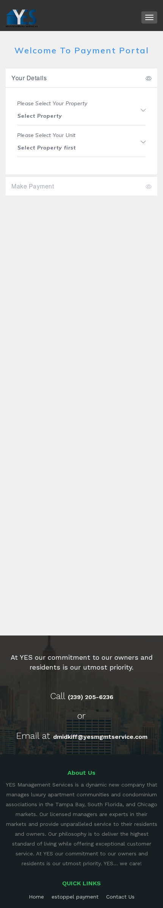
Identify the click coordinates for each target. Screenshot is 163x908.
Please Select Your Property (52, 103)
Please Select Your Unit (46, 135)
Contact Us (120, 897)
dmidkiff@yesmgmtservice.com (100, 736)
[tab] (81, 78)
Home (36, 897)
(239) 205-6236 (90, 697)
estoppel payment (75, 897)
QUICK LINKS (81, 883)
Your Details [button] (29, 77)
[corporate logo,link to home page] (22, 18)
